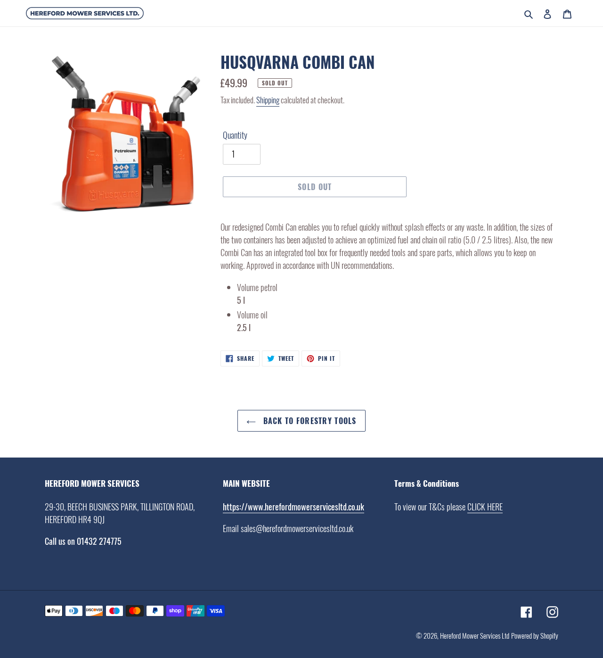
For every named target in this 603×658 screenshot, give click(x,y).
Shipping (267, 100)
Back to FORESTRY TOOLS (308, 420)
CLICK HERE (485, 506)
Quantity (235, 135)
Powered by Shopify (534, 635)
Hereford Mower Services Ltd (474, 635)
